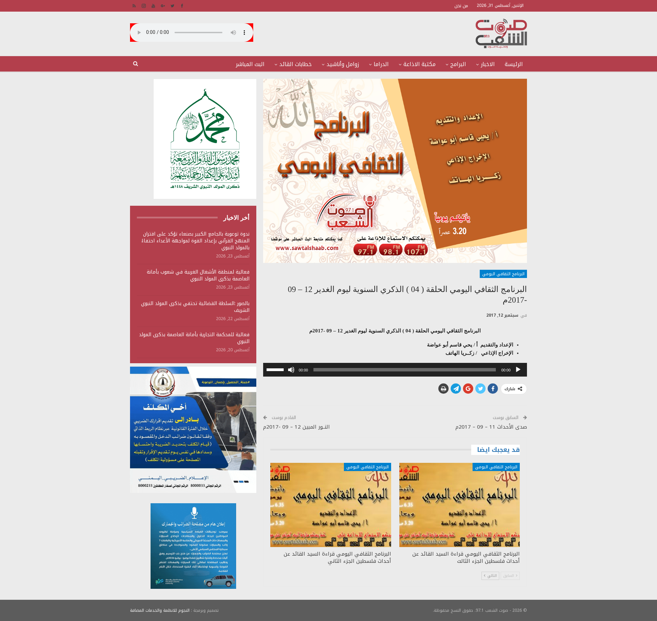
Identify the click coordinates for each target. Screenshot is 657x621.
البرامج (458, 64)
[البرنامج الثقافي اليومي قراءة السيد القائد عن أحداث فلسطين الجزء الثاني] (330, 505)
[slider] (276, 369)
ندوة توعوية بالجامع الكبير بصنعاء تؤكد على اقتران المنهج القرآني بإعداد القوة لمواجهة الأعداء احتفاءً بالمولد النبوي (195, 240)
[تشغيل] (518, 369)
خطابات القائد (295, 64)
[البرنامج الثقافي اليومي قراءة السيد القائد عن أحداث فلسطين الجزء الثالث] (459, 505)
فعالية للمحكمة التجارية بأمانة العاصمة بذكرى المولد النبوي (194, 338)
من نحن (461, 5)
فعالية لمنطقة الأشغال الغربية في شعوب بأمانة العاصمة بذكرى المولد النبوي (198, 275)
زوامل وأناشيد (342, 64)
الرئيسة (514, 64)
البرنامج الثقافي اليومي (503, 274)
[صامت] (291, 369)
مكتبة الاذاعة (419, 64)
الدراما (381, 64)
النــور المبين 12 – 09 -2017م (296, 427)
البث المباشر (250, 64)
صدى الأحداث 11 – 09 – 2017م (491, 427)
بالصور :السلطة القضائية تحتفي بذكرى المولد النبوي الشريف (195, 307)
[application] (395, 370)
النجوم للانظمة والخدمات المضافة (160, 610)
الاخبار (488, 64)
